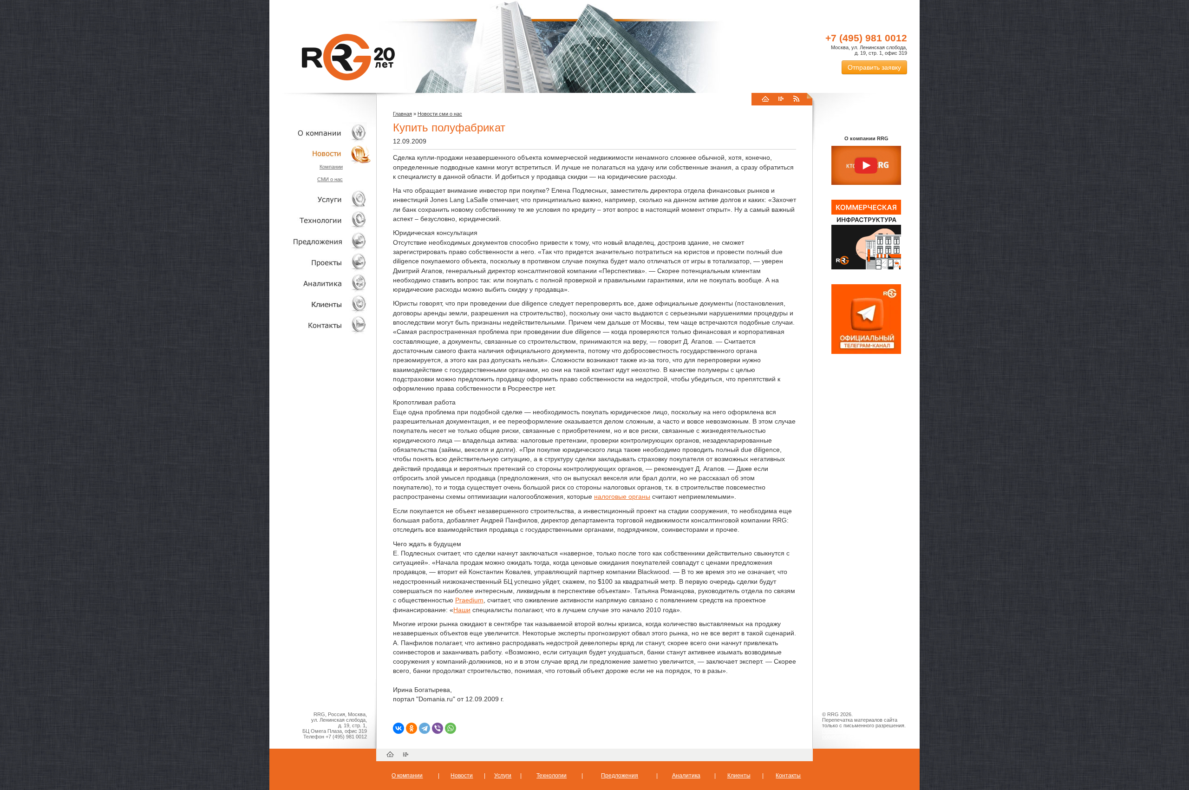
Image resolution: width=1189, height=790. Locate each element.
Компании (331, 167)
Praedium (469, 600)
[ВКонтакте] (398, 728)
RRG (348, 57)
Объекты (320, 241)
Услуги (320, 199)
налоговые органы (622, 496)
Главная (402, 114)
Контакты (320, 324)
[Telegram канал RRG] (866, 352)
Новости (323, 153)
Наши (461, 610)
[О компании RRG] (866, 166)
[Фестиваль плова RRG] (866, 267)
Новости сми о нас (440, 114)
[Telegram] (424, 728)
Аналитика (320, 283)
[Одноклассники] (411, 728)
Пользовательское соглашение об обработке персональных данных (862, 733)
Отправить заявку (874, 67)
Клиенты (320, 304)
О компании (320, 132)
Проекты (320, 262)
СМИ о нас (330, 179)
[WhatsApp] (450, 728)
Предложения (619, 775)
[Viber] (437, 728)
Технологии (320, 220)
